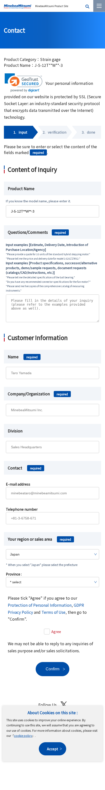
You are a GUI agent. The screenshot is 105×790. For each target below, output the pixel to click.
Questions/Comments (37, 232)
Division (15, 431)
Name (23, 357)
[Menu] (99, 6)
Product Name (21, 188)
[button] (23, 83)
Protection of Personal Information (40, 605)
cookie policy (23, 735)
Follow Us (47, 705)
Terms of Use (53, 612)
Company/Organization (38, 394)
